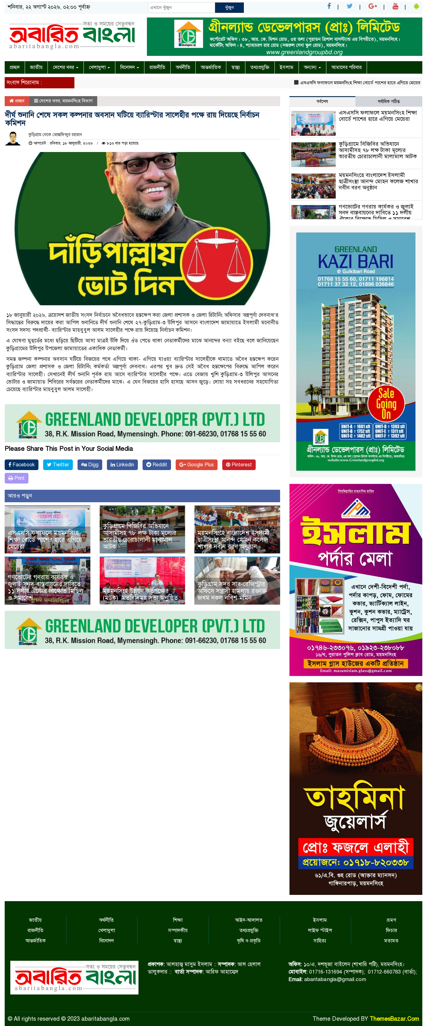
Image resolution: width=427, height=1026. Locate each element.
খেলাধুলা (98, 67)
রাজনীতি (157, 67)
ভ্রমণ (391, 920)
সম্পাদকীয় (178, 930)
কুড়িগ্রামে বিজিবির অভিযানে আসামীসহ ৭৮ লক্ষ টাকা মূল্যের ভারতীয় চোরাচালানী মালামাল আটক (139, 536)
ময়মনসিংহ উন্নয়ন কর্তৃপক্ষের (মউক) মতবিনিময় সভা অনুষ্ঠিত (140, 594)
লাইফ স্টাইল (320, 930)
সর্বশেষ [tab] (322, 101)
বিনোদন (128, 67)
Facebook (23, 465)
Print (19, 478)
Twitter (60, 465)
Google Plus (200, 465)
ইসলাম (287, 67)
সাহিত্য (320, 941)
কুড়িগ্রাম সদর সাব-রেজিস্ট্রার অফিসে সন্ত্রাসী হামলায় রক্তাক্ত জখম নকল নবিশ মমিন (232, 591)
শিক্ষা (178, 920)
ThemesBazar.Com (394, 1018)
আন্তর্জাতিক (211, 67)
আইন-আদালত (249, 920)
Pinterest (241, 465)
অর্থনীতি (183, 67)
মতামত (391, 941)
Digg (92, 465)
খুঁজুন (229, 7)
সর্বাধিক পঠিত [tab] (389, 101)
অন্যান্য (311, 67)
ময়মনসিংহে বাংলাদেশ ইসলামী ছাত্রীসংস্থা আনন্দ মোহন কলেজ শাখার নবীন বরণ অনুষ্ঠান (233, 540)
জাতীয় (36, 67)
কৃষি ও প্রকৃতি (249, 941)
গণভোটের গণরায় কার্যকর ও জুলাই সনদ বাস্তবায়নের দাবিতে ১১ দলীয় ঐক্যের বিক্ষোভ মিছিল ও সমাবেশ (45, 587)
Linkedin (124, 465)
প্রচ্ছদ (15, 67)
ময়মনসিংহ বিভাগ (78, 101)
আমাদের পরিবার (346, 67)
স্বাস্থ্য (235, 67)
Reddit (159, 465)
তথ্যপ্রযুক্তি (259, 67)
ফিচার (391, 930)
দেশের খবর (64, 67)
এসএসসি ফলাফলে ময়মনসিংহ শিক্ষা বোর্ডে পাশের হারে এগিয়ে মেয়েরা (337, 83)
